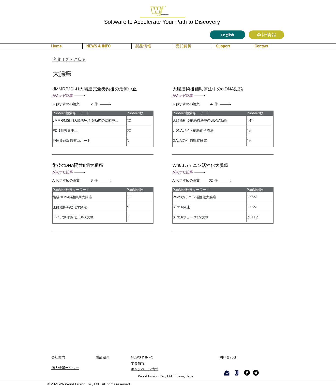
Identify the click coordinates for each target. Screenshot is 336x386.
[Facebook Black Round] (247, 373)
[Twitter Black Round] (256, 373)
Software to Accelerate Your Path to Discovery (162, 22)
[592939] (107, 104)
